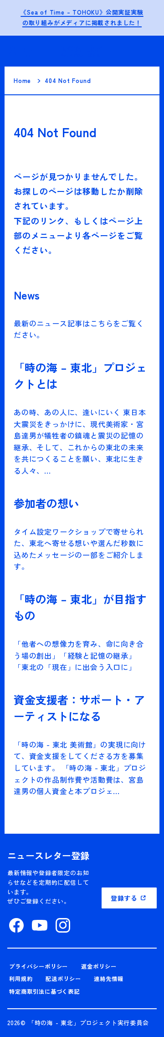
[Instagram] (63, 925)
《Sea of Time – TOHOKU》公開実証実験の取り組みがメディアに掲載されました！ (81, 17)
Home (22, 80)
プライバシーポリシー (38, 966)
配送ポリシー (63, 979)
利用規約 (21, 979)
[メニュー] (146, 51)
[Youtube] (40, 925)
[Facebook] (16, 925)
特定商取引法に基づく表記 (44, 991)
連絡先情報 (108, 979)
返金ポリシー (99, 966)
